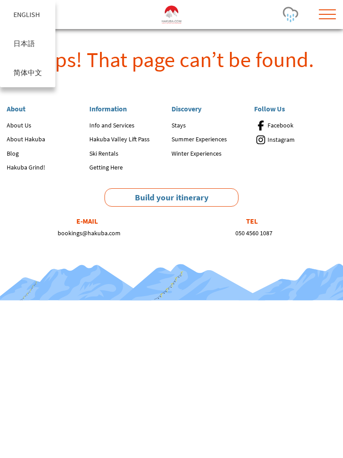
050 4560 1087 (253, 233)
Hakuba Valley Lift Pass (119, 139)
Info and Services (111, 125)
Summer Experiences (199, 139)
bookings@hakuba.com (89, 233)
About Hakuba (26, 139)
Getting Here (106, 167)
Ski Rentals (103, 153)
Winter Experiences (197, 153)
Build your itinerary (172, 197)
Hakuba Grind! (26, 167)
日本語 (24, 43)
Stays (179, 125)
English (26, 14)
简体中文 (27, 72)
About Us (19, 125)
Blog (13, 153)
